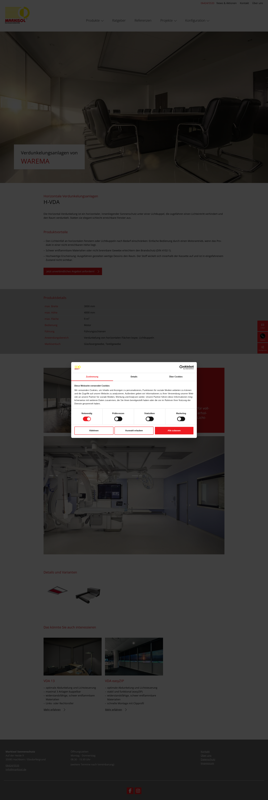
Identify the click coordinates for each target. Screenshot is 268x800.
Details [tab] (134, 376)
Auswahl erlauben (134, 430)
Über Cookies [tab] (176, 376)
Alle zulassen (174, 430)
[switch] (118, 419)
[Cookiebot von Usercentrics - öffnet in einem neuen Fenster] (181, 367)
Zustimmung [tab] (92, 376)
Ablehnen (94, 430)
